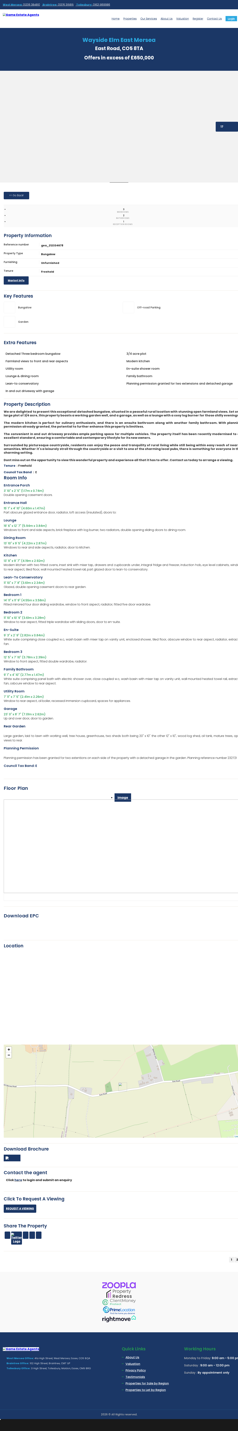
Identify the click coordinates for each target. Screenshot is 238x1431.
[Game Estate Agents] (29, 15)
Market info (16, 280)
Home (116, 18)
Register (198, 18)
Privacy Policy (136, 1370)
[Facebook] (7, 1235)
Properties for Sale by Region (147, 1383)
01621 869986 (93, 5)
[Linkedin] (32, 1235)
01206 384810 (21, 5)
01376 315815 (58, 5)
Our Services (148, 18)
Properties (130, 18)
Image (123, 797)
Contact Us (214, 18)
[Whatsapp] (38, 1235)
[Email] (25, 1235)
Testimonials (135, 1377)
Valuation (182, 18)
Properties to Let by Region (146, 1390)
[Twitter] (16, 1238)
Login (231, 18)
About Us (167, 18)
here (18, 1180)
